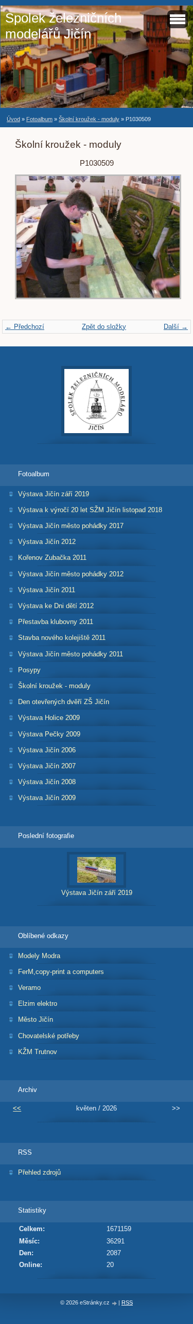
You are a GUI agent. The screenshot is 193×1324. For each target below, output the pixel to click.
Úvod (13, 119)
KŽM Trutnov (37, 1052)
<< (17, 1108)
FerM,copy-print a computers (61, 972)
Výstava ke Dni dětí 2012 (56, 606)
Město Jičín (35, 1019)
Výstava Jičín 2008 (47, 782)
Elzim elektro (37, 1003)
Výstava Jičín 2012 (47, 542)
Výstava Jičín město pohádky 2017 (71, 526)
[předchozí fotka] (31, 241)
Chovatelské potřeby (48, 1036)
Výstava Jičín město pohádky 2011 (70, 654)
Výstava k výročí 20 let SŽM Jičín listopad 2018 (90, 510)
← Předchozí (24, 326)
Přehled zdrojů (39, 1172)
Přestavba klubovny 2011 (55, 622)
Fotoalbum (39, 119)
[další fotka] (161, 241)
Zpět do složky (104, 326)
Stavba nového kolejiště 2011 (62, 637)
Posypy (29, 670)
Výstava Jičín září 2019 (53, 494)
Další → (176, 326)
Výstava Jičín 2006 (47, 750)
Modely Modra (39, 956)
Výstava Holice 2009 (49, 718)
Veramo (29, 987)
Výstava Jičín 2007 (47, 766)
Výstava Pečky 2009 (49, 734)
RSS (127, 1302)
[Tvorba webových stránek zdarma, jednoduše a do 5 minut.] (114, 1303)
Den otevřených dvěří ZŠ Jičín (63, 702)
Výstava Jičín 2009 (47, 798)
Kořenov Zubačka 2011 (52, 557)
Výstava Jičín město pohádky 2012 (71, 574)
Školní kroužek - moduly (89, 119)
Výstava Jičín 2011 (46, 590)
